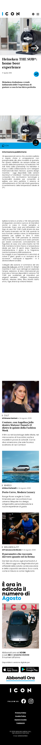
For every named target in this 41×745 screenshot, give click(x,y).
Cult (6, 415)
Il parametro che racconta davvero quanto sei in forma (18, 555)
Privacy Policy (20, 713)
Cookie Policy (20, 716)
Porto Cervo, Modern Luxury (18, 492)
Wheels (8, 485)
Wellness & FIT (11, 547)
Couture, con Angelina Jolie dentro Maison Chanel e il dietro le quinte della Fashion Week (19, 426)
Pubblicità (21, 723)
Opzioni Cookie (21, 720)
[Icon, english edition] (33, 15)
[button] (35, 48)
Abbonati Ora (20, 678)
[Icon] (10, 15)
